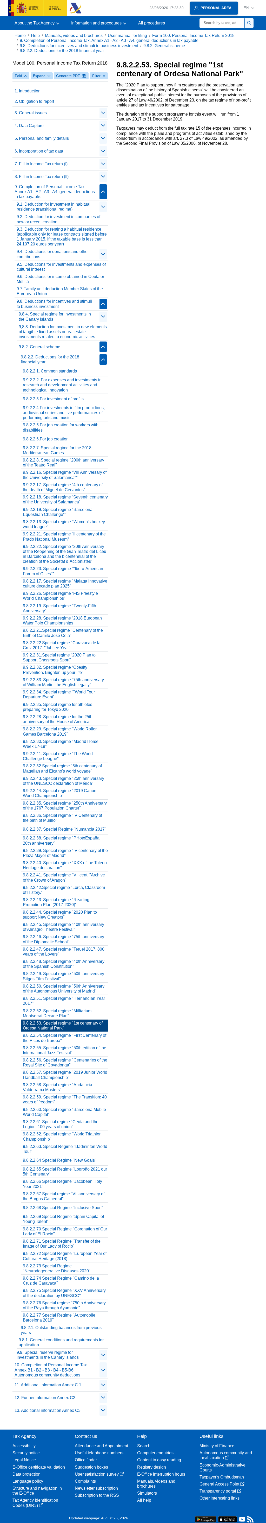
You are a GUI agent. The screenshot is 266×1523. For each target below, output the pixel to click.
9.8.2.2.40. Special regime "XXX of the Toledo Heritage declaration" (65, 865)
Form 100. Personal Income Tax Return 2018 (193, 35)
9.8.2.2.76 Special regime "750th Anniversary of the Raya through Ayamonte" (64, 1305)
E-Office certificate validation (38, 1467)
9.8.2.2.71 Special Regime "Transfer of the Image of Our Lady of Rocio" (62, 1243)
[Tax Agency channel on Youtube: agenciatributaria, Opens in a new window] (242, 1520)
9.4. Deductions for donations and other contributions (53, 254)
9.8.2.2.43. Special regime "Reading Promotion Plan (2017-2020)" (56, 902)
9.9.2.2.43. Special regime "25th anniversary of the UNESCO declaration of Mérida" (63, 781)
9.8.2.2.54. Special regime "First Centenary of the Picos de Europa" (64, 1037)
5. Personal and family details (42, 138)
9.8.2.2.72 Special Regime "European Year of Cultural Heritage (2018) (65, 1256)
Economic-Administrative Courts (222, 1467)
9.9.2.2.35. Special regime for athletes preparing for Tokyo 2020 (57, 707)
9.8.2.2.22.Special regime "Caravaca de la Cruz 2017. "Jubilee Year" (62, 645)
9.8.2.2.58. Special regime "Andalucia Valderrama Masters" (57, 1087)
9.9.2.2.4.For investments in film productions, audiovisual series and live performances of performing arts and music (64, 413)
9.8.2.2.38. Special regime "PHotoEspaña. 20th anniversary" (62, 840)
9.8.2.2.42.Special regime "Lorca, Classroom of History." (64, 890)
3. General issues (31, 113)
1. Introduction (28, 91)
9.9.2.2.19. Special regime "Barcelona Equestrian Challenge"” (57, 512)
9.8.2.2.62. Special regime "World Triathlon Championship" (62, 1136)
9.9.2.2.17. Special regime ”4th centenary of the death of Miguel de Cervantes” (63, 487)
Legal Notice (24, 1460)
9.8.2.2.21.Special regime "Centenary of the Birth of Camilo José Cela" (63, 632)
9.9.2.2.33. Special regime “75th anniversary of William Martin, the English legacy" (63, 682)
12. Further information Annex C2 (45, 1397)
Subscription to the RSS (97, 1495)
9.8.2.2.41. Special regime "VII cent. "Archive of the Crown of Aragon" (64, 877)
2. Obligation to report (34, 101)
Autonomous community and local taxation (226, 1455)
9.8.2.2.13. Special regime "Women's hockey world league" (64, 524)
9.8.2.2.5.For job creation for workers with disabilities (60, 427)
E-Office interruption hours (161, 1474)
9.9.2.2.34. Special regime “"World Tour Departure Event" (59, 694)
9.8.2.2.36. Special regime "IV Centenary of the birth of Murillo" (62, 818)
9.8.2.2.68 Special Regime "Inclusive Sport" (63, 1207)
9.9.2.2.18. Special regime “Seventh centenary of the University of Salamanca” (65, 499)
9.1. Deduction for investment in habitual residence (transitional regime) (53, 206)
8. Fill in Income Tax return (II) (42, 176)
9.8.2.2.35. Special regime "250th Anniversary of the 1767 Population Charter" (65, 805)
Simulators (147, 1493)
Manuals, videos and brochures (74, 35)
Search (143, 1446)
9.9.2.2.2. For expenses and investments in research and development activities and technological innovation (62, 385)
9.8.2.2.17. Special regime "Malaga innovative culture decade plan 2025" (65, 583)
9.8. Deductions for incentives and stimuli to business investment (79, 45)
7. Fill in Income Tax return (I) (41, 164)
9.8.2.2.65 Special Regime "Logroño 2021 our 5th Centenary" (65, 1171)
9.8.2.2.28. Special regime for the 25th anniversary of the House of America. (57, 719)
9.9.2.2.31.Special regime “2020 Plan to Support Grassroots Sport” (59, 657)
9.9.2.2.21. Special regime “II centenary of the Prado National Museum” (64, 536)
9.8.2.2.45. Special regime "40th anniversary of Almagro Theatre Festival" (63, 927)
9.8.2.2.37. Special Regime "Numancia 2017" (64, 829)
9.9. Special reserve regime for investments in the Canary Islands (48, 1355)
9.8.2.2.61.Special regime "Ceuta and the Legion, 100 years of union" (60, 1124)
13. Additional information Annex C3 (48, 1410)
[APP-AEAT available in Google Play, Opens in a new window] (205, 1519)
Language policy (27, 1481)
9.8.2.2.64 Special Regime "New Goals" (59, 1160)
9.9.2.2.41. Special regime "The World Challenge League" (58, 756)
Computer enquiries (155, 1453)
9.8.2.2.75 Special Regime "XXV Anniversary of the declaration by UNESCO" (64, 1293)
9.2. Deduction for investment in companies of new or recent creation (58, 219)
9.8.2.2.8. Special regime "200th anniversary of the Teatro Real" (63, 462)
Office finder (86, 1460)
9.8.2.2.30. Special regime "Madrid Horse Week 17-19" (60, 744)
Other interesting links (220, 1498)
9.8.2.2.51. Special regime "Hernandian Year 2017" (64, 1001)
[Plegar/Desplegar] (103, 113)
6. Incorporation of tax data (39, 151)
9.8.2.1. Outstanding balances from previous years (61, 1330)
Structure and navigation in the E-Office (37, 1490)
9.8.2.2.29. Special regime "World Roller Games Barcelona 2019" (60, 731)
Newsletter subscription (96, 1488)
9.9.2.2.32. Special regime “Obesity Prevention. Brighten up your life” (55, 669)
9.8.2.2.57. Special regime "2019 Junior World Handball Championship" (65, 1074)
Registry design (151, 1467)
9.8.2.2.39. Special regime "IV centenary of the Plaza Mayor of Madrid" (65, 853)
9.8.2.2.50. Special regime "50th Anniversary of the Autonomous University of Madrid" (63, 988)
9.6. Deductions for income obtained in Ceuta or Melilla (60, 279)
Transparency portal (218, 1491)
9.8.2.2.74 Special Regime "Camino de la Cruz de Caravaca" (61, 1280)
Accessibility (24, 1446)
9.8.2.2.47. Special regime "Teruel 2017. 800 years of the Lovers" (63, 951)
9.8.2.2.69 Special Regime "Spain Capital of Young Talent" (63, 1219)
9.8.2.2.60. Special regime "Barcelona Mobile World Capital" (64, 1112)
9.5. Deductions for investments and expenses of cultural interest (61, 266)
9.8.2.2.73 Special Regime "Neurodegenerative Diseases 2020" (56, 1268)
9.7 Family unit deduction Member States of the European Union (60, 291)
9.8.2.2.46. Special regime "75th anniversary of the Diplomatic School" (63, 939)
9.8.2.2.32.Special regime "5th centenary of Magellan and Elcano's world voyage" (62, 768)
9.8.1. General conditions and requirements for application (61, 1342)
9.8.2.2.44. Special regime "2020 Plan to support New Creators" (60, 914)
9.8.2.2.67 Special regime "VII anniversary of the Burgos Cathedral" (63, 1196)
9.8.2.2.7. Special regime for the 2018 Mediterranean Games (57, 450)
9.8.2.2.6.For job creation (46, 439)
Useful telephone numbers (99, 1453)
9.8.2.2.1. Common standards (50, 371)
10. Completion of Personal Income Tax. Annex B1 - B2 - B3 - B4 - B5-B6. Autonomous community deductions (51, 1370)
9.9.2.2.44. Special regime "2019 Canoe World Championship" (59, 793)
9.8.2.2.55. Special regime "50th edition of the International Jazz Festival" (64, 1050)
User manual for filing (127, 35)
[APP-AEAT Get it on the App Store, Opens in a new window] (227, 1519)
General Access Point (219, 1484)
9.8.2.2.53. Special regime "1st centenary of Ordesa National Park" (63, 1025)
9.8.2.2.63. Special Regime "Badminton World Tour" (65, 1149)
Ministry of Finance (217, 1446)
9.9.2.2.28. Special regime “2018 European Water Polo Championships (62, 620)
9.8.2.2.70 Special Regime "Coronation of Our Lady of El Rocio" (65, 1231)
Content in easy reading (159, 1460)
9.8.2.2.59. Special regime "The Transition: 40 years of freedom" (65, 1099)
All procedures (151, 23)
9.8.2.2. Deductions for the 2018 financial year (62, 50)
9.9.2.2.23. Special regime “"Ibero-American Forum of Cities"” (63, 571)
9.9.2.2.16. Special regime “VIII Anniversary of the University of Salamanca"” (65, 474)
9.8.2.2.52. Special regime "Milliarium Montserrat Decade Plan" (57, 1013)
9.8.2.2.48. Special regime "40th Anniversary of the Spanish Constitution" (63, 964)
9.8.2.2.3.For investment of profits (53, 399)
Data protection (26, 1474)
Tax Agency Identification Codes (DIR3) (35, 1502)
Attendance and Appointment (101, 1446)
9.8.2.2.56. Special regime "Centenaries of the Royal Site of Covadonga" (65, 1062)
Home (20, 35)
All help (144, 1500)
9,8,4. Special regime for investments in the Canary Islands (55, 316)
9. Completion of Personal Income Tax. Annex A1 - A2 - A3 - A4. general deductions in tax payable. (110, 40)
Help (35, 35)
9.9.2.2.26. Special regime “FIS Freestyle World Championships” (60, 596)
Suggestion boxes (91, 1467)
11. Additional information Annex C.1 (48, 1385)
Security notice (26, 1453)
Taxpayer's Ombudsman (222, 1477)
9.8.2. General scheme (164, 45)
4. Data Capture (29, 125)
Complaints (85, 1481)
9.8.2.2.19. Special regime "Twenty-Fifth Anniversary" (59, 608)
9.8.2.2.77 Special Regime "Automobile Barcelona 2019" (59, 1317)
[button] (249, 8)
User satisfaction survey (97, 1474)
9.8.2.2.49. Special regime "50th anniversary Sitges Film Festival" (63, 976)
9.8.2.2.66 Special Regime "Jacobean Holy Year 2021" (62, 1184)
